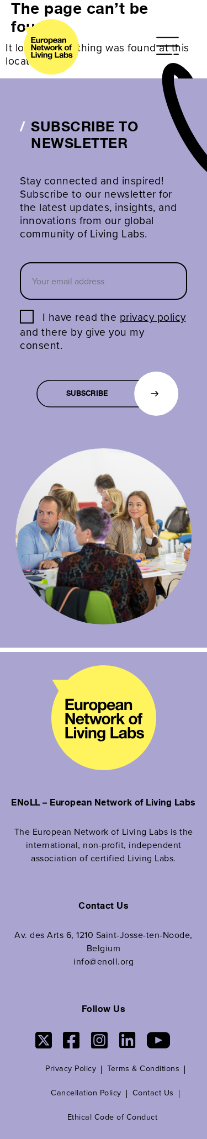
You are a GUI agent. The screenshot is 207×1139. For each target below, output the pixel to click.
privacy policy (153, 316)
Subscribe (86, 394)
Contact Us (153, 1092)
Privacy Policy (70, 1068)
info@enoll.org (103, 961)
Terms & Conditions (143, 1068)
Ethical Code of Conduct (112, 1116)
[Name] (169, 45)
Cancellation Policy (86, 1092)
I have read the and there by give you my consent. (103, 330)
